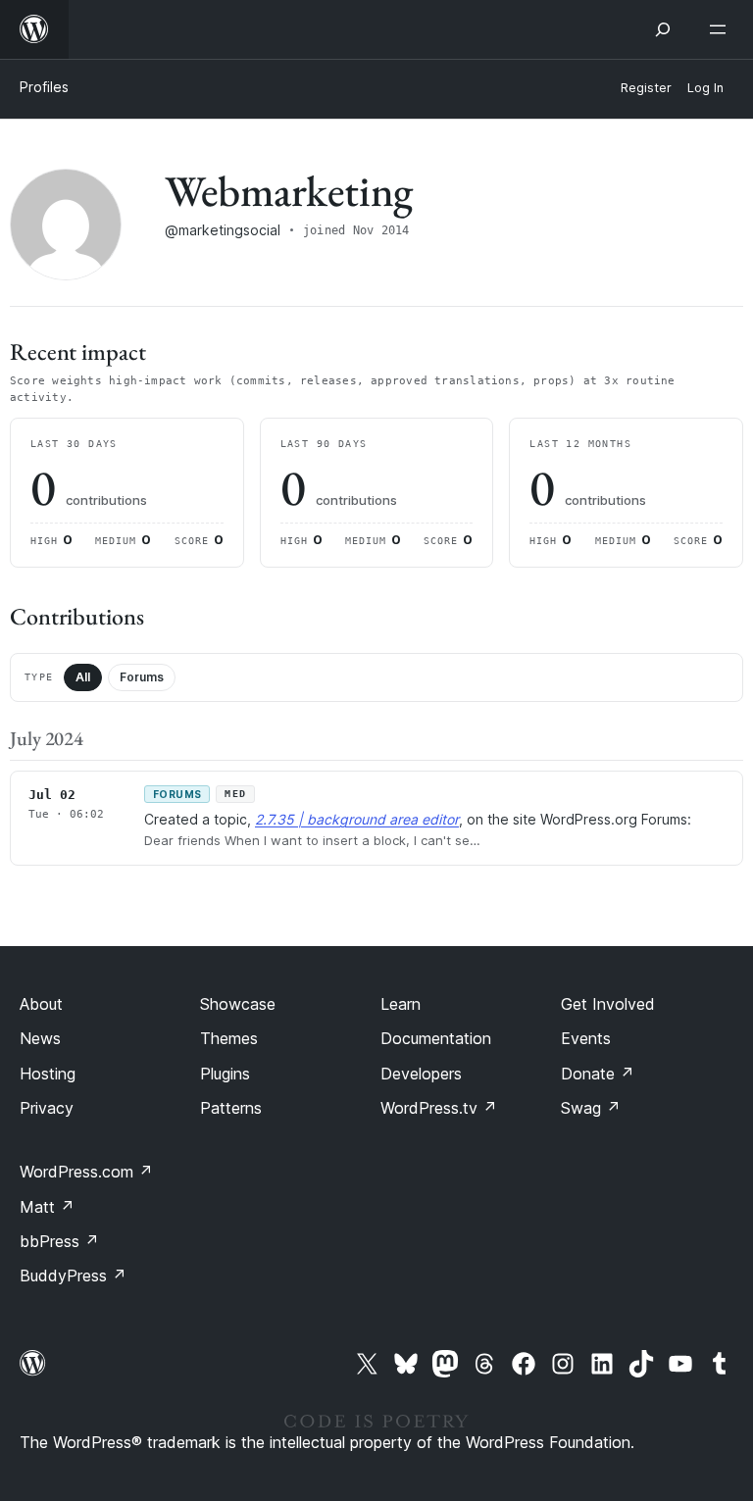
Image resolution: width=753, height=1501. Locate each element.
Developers (421, 1073)
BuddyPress (73, 1275)
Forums (142, 677)
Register (646, 87)
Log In (705, 87)
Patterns (231, 1108)
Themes (229, 1038)
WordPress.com (86, 1171)
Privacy (47, 1108)
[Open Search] (662, 29)
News (40, 1038)
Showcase (238, 1004)
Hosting (47, 1073)
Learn (400, 1004)
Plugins (225, 1073)
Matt (47, 1207)
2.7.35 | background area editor (357, 819)
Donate (597, 1073)
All (82, 677)
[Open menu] (721, 29)
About (41, 1004)
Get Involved (608, 1004)
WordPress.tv (438, 1108)
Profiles (44, 86)
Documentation (435, 1038)
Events (586, 1038)
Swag (591, 1108)
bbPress (59, 1241)
